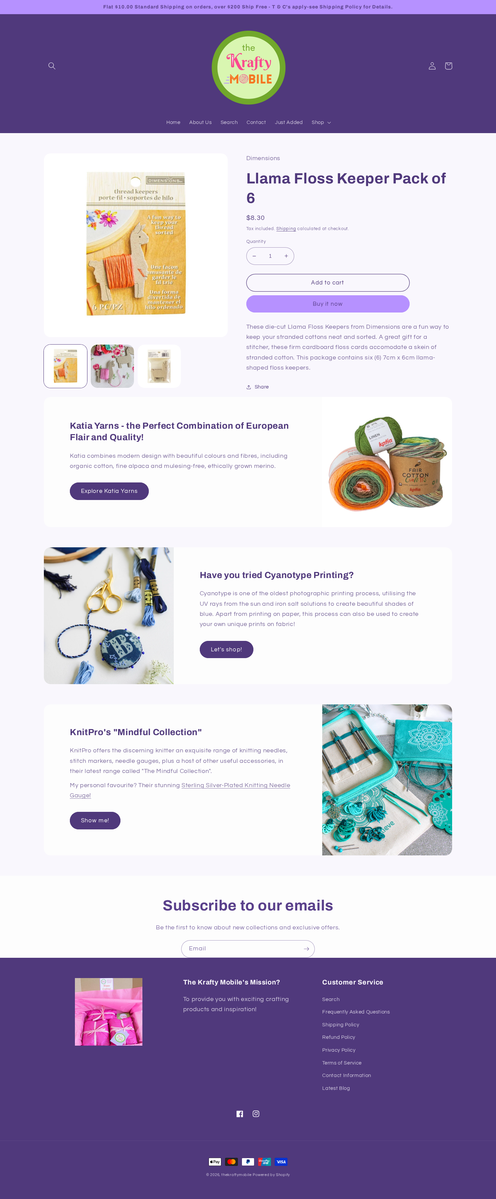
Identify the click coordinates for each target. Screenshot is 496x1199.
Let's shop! (226, 649)
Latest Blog (336, 1088)
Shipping (286, 228)
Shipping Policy (340, 1024)
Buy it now (328, 304)
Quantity (256, 241)
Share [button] (262, 387)
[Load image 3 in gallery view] (159, 366)
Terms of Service (342, 1063)
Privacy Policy (338, 1050)
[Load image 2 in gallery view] (112, 366)
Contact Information (346, 1075)
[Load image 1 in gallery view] (65, 366)
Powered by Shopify (271, 1175)
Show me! (95, 820)
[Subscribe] (306, 949)
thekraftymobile (236, 1175)
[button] (52, 66)
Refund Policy (338, 1037)
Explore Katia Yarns (109, 491)
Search (330, 999)
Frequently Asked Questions (356, 1012)
